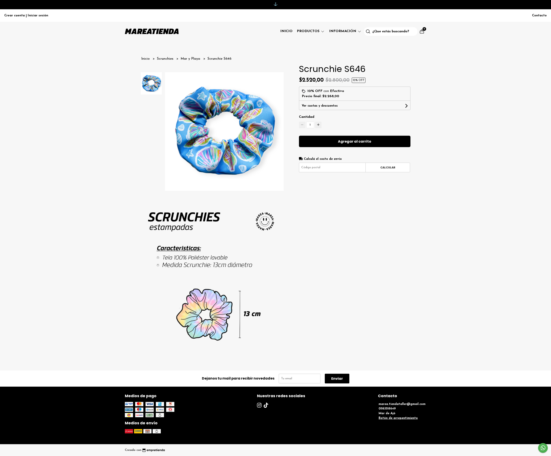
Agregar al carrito (354, 141)
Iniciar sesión (38, 15)
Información (343, 31)
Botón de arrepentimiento (398, 418)
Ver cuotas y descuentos (320, 105)
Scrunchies (165, 59)
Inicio (286, 31)
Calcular (387, 167)
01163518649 (387, 408)
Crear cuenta (14, 15)
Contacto (539, 15)
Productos (308, 31)
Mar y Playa (191, 59)
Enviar (337, 378)
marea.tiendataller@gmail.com (402, 404)
